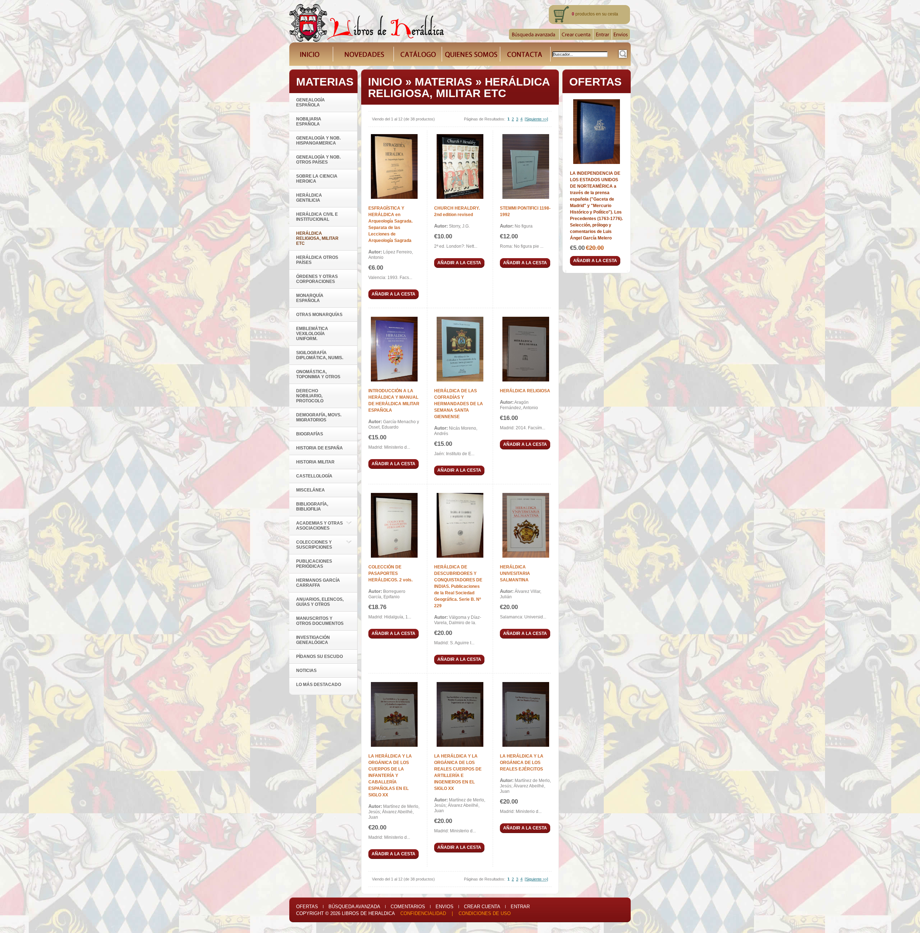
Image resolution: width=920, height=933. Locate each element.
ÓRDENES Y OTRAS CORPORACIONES (317, 279)
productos (583, 14)
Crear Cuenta (482, 906)
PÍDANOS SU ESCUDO (319, 656)
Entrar (520, 906)
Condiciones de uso (485, 913)
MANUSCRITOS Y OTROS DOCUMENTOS (320, 621)
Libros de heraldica (368, 913)
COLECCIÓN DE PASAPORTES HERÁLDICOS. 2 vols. (390, 573)
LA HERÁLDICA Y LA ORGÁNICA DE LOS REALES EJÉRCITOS (521, 763)
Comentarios (408, 906)
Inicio (385, 82)
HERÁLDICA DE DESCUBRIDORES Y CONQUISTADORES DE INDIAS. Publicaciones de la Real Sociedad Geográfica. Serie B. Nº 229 (458, 586)
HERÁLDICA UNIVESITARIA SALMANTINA (515, 573)
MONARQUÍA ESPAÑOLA (309, 298)
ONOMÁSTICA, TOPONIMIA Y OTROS (318, 374)
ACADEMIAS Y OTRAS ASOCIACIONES (319, 526)
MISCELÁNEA (310, 490)
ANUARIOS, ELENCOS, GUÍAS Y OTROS (320, 602)
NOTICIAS (306, 670)
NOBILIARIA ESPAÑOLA (308, 121)
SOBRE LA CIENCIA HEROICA (316, 179)
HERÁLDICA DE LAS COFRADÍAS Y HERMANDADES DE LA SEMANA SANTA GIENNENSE (458, 403)
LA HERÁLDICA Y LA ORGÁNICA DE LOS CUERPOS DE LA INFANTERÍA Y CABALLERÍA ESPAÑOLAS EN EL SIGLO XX (390, 775)
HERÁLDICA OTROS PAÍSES (317, 260)
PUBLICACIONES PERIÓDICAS (314, 564)
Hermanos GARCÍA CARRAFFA (318, 583)
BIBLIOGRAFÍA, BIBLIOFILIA (312, 507)
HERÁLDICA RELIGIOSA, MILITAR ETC (458, 88)
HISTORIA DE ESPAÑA (319, 448)
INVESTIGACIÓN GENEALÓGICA (313, 640)
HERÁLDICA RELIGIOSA (525, 390)
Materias (443, 82)
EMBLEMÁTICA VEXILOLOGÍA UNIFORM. (312, 333)
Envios (445, 906)
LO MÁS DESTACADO (318, 684)
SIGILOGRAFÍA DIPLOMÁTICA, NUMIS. (319, 355)
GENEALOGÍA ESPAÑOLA (310, 102)
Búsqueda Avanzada (354, 906)
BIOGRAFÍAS (309, 433)
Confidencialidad (423, 913)
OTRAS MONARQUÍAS (319, 314)
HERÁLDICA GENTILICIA (309, 198)
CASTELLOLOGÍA (314, 476)
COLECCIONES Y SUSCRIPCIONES (314, 545)
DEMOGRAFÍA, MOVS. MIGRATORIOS (318, 417)
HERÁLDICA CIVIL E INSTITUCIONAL (317, 217)
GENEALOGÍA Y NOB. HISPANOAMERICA (318, 141)
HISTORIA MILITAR (315, 462)
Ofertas (307, 906)
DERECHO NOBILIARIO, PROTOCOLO (309, 395)
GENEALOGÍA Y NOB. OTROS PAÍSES (318, 160)
